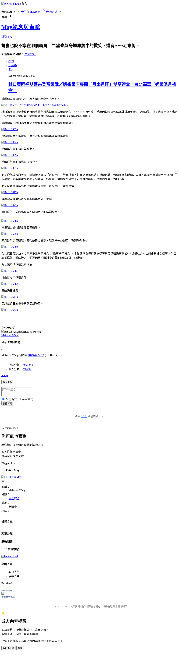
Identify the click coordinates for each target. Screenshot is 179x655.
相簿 (11, 61)
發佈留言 (7, 403)
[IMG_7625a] (9, 233)
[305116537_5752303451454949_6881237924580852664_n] (36, 105)
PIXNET (63, 606)
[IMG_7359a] (9, 155)
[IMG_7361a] (9, 168)
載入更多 (7, 382)
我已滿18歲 (8, 648)
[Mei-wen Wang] (2, 593)
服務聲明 (122, 606)
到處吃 (27, 369)
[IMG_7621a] (9, 205)
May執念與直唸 (20, 27)
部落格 (12, 65)
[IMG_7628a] (9, 220)
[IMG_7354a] (9, 142)
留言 (40, 355)
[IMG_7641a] (9, 296)
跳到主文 (7, 36)
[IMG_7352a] (9, 129)
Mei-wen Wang (10, 335)
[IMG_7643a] (9, 309)
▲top (4, 375)
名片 (11, 69)
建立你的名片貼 (8, 597)
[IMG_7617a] (9, 192)
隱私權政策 (109, 606)
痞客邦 (32, 355)
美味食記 (28, 364)
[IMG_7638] (9, 270)
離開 (20, 648)
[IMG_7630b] (9, 246)
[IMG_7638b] (9, 283)
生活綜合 (30, 54)
